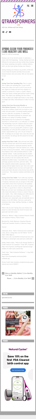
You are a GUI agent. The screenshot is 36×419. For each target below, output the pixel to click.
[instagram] (3, 31)
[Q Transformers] (18, 23)
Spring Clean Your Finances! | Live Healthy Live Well (17, 50)
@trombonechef (7, 297)
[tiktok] (6, 31)
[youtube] (9, 31)
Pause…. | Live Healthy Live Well (19, 278)
